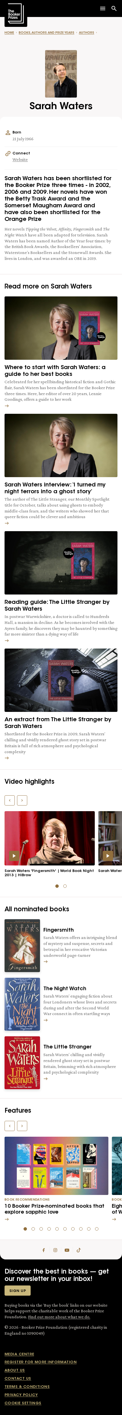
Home (9, 33)
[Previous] (10, 800)
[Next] (22, 800)
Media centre (19, 1354)
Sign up (17, 1291)
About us (15, 1370)
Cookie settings (23, 1403)
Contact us (18, 1378)
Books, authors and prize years (46, 33)
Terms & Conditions (27, 1387)
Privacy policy (21, 1395)
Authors (86, 33)
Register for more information (41, 1362)
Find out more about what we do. (59, 1316)
